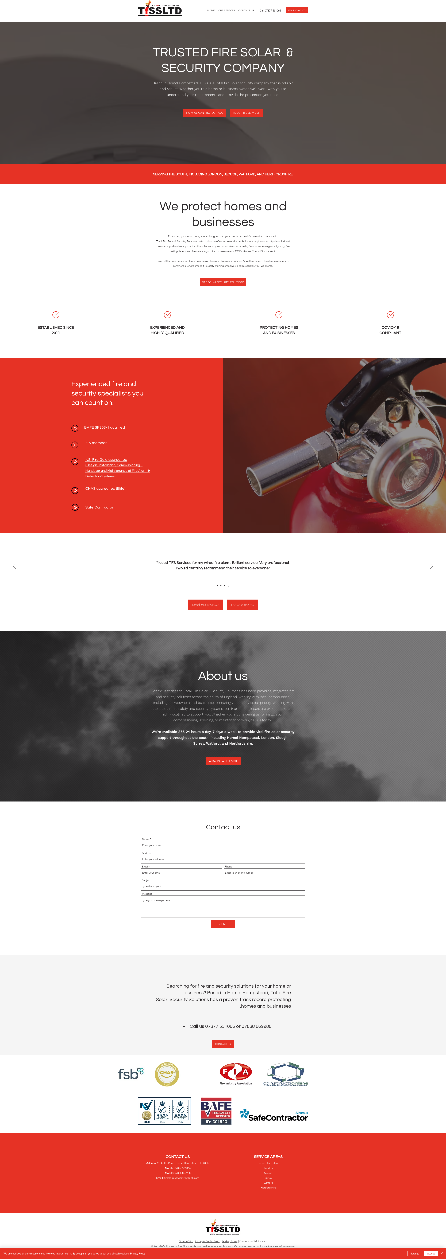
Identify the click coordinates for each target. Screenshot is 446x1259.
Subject (146, 880)
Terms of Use (186, 1241)
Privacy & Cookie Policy (207, 1241)
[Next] (431, 566)
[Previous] (14, 566)
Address (146, 853)
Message (147, 893)
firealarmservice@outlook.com (181, 1177)
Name (145, 839)
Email (145, 866)
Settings (414, 1253)
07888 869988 (256, 1026)
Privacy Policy (137, 1253)
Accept (431, 1253)
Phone (228, 866)
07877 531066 (273, 10)
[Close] (442, 1253)
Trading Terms (229, 1241)
